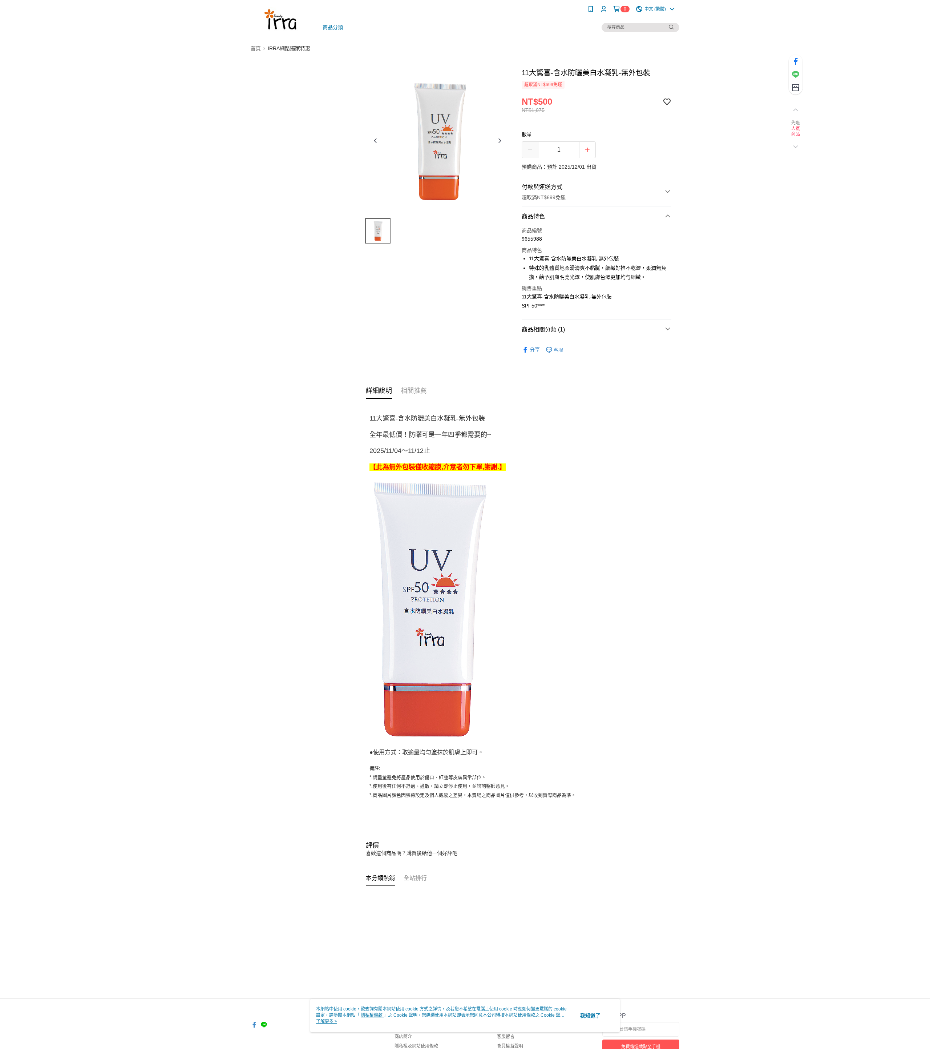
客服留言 (505, 1036)
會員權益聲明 (510, 1046)
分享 (535, 350)
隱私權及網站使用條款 (416, 1046)
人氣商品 (795, 131)
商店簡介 (403, 1036)
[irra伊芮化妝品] (280, 19)
